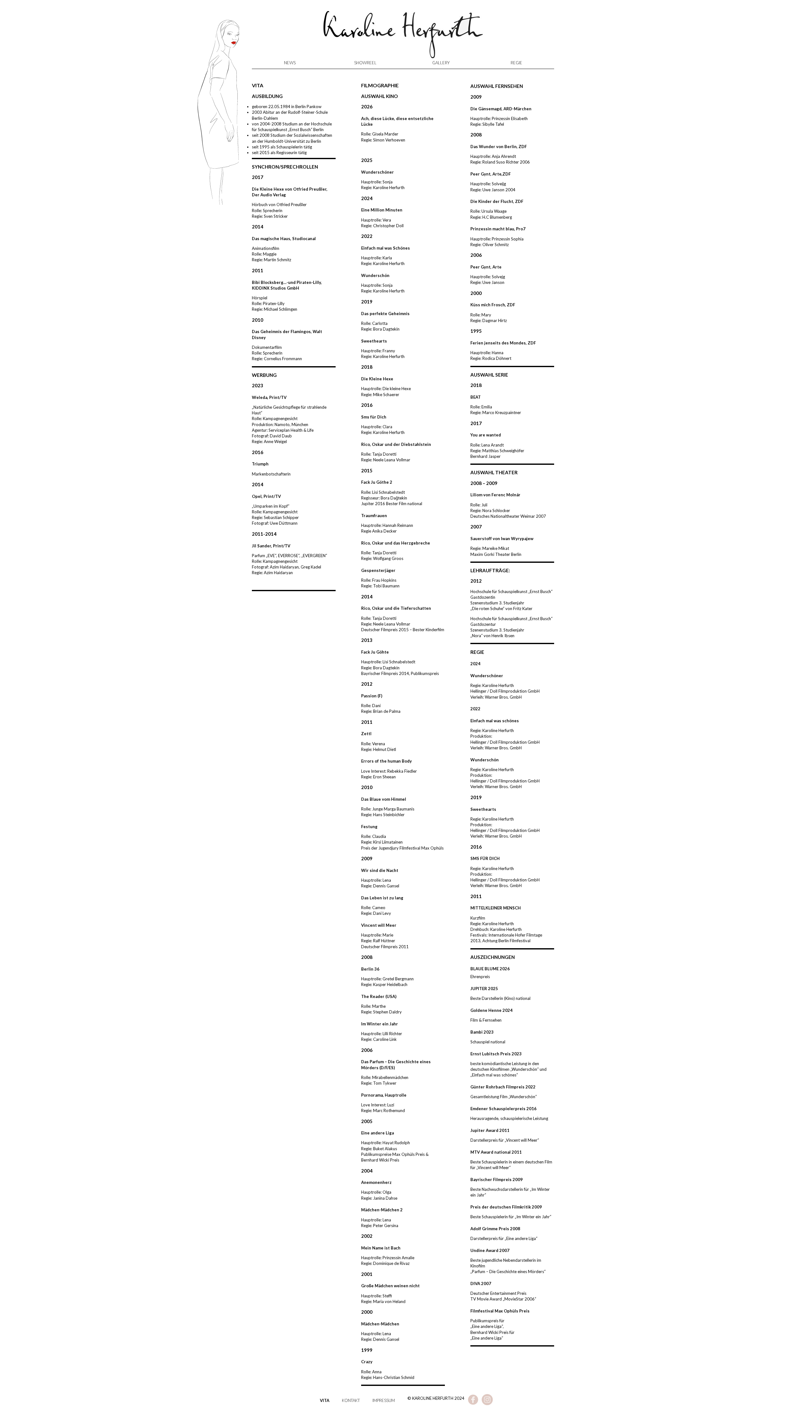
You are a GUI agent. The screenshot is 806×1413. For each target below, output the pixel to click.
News (290, 62)
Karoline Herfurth (403, 38)
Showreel (365, 62)
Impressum (383, 1400)
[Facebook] (473, 1403)
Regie (516, 62)
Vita (324, 1400)
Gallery (441, 62)
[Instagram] (487, 1403)
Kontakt (351, 1400)
